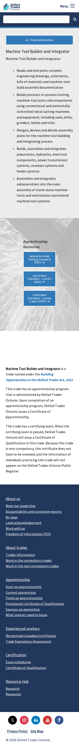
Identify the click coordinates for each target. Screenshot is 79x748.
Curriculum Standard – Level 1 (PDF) (39, 279)
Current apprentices (21, 592)
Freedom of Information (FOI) (28, 534)
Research (13, 688)
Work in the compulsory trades (29, 560)
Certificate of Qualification (26, 667)
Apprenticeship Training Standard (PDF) (39, 259)
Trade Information (41, 40)
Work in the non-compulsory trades (32, 566)
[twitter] (11, 720)
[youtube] (46, 720)
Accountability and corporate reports (34, 511)
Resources (13, 694)
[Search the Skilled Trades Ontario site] (75, 19)
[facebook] (57, 720)
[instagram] (23, 720)
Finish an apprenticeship (24, 598)
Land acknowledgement (24, 522)
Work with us (15, 528)
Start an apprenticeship (23, 587)
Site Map (37, 731)
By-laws (12, 517)
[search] (36, 19)
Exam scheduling (18, 662)
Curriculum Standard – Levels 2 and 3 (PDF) (39, 298)
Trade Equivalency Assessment (28, 641)
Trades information (20, 554)
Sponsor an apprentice (23, 609)
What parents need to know (26, 615)
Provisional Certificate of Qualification (35, 603)
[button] (72, 5)
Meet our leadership (21, 506)
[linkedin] (34, 720)
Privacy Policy (17, 731)
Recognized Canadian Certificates (31, 635)
